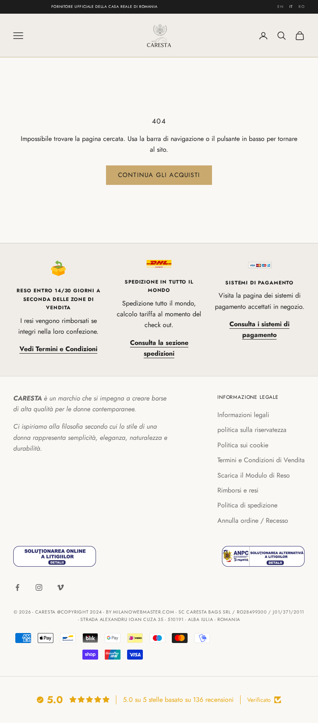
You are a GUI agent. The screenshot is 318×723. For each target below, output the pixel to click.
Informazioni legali (243, 415)
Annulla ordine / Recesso (252, 520)
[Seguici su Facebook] (17, 587)
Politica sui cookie (242, 445)
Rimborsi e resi (237, 490)
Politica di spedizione (247, 505)
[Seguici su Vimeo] (60, 587)
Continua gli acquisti (159, 175)
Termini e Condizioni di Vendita (261, 460)
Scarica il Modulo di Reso (253, 475)
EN (280, 6)
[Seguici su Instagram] (39, 587)
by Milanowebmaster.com (140, 612)
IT (291, 6)
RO (302, 6)
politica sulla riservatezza (252, 429)
